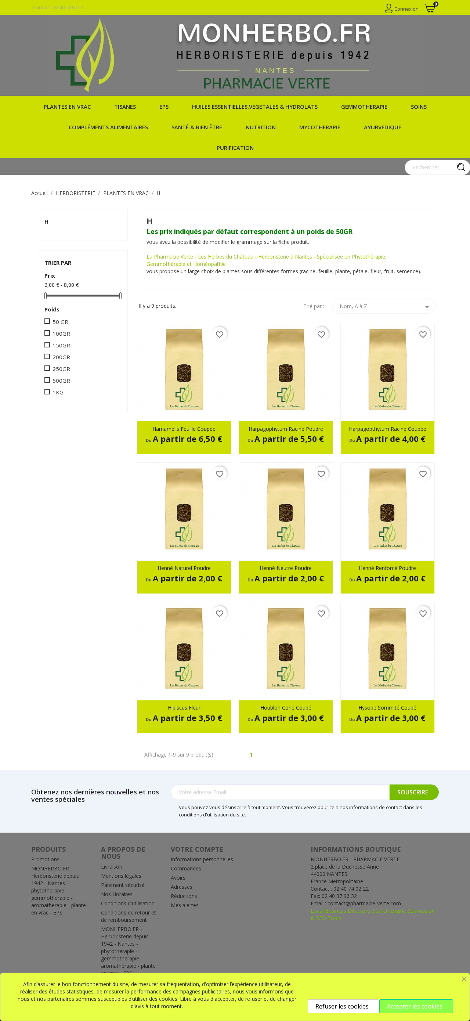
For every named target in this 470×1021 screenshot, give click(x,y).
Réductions (184, 895)
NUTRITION (261, 127)
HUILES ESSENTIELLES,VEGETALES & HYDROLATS (255, 106)
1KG (58, 392)
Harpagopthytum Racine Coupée (387, 428)
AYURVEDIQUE (382, 127)
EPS (164, 106)
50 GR (60, 321)
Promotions (45, 859)
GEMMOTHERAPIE (364, 106)
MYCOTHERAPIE (319, 127)
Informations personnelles (202, 859)
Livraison (111, 866)
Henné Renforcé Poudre (387, 567)
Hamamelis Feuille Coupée (184, 428)
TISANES (125, 106)
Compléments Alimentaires (108, 127)
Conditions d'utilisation (128, 903)
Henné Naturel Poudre (184, 567)
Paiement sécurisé (123, 884)
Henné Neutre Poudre (286, 567)
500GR (61, 380)
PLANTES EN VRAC (67, 106)
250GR (61, 368)
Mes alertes (185, 905)
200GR (61, 357)
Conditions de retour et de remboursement (128, 916)
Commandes (186, 868)
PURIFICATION (235, 147)
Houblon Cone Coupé (285, 707)
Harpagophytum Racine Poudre (286, 428)
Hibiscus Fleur (184, 707)
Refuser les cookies (342, 1006)
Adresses (181, 886)
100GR (61, 333)
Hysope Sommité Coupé (387, 707)
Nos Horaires (117, 894)
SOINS (419, 106)
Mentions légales (121, 875)
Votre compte (197, 849)
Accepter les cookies (414, 1006)
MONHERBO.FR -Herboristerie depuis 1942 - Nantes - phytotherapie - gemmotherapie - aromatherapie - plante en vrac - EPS (58, 890)
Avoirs (178, 877)
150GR (61, 345)
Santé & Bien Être (196, 127)
